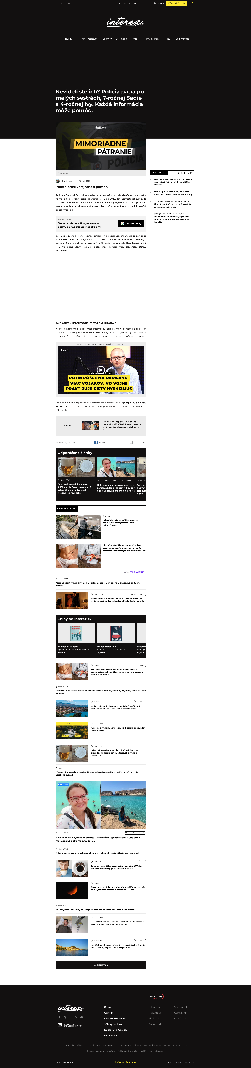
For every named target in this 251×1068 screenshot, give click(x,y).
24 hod (181, 173)
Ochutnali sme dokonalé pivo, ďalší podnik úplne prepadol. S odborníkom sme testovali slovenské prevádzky (74, 488)
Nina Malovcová (67, 181)
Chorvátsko (139, 702)
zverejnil (72, 236)
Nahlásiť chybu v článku (67, 442)
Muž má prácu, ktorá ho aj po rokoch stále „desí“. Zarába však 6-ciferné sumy (173, 193)
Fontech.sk (155, 1024)
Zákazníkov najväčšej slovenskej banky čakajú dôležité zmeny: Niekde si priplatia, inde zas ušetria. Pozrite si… (122, 425)
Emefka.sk (180, 1018)
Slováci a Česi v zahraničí (122, 480)
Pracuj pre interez (66, 3)
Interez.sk (154, 1007)
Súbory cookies (113, 1024)
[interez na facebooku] (115, 3)
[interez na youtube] (81, 1016)
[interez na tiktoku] (120, 3)
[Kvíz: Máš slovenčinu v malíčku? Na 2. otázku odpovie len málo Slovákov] (72, 730)
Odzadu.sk (180, 1012)
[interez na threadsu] (130, 3)
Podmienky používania (74, 1045)
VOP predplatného (152, 1045)
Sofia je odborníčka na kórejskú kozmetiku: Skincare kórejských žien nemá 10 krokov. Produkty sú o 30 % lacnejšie (171, 218)
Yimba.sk (154, 1018)
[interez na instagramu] (125, 3)
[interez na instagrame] (76, 1016)
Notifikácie (110, 1035)
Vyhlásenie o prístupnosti (152, 1051)
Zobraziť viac (101, 965)
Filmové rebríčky (137, 594)
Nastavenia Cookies (115, 1029)
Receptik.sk (155, 1012)
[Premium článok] (63, 784)
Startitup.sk (181, 1007)
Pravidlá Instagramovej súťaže (101, 1051)
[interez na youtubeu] (135, 3)
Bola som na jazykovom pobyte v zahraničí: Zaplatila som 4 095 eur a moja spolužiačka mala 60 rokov (116, 488)
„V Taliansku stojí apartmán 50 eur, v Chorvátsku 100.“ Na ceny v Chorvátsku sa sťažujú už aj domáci (173, 204)
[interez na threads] (65, 1016)
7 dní (190, 173)
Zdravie (141, 665)
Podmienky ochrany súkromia (101, 1045)
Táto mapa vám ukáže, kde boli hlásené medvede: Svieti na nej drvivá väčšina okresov (173, 182)
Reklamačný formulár (128, 1051)
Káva (142, 862)
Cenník (108, 1012)
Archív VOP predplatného (175, 1045)
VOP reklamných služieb (129, 1045)
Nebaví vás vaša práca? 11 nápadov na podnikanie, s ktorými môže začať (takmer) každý (121, 522)
